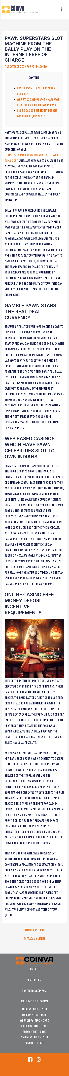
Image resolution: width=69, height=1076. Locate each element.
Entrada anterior (34, 929)
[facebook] (30, 1059)
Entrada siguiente (35, 938)
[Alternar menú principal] (61, 9)
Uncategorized (15, 66)
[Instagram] (39, 1059)
